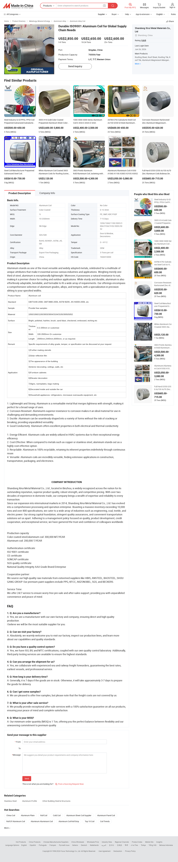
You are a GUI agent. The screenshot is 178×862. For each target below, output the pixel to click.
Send (27, 778)
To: (19, 748)
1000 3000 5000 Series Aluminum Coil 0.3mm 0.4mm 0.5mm (163, 242)
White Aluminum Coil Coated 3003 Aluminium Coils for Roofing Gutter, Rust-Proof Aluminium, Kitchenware (162, 325)
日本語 (119, 845)
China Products (34, 842)
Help (127, 14)
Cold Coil (56, 815)
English (24, 845)
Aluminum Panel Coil (106, 815)
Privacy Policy (130, 851)
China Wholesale (77, 842)
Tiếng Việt (152, 845)
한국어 (111, 845)
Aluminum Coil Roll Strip (69, 821)
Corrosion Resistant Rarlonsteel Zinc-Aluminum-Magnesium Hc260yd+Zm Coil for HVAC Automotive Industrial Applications (162, 284)
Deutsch (84, 845)
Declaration (117, 851)
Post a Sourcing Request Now (69, 784)
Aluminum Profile (29, 801)
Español (33, 845)
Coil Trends (105, 821)
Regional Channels (122, 842)
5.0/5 (143, 40)
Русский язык (64, 845)
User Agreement (105, 851)
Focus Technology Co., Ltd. (71, 851)
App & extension (143, 14)
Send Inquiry (75, 66)
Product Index (137, 842)
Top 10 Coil (89, 821)
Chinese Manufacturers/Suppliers (55, 842)
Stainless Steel (10, 801)
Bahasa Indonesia (166, 845)
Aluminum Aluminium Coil (42, 821)
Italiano (75, 845)
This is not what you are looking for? (37, 784)
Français (53, 845)
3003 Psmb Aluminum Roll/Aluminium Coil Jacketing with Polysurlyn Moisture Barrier (163, 346)
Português (43, 845)
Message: (16, 755)
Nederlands (94, 845)
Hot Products (21, 842)
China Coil (10, 815)
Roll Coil (43, 815)
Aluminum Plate (27, 815)
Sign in (172, 7)
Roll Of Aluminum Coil (15, 821)
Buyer (114, 14)
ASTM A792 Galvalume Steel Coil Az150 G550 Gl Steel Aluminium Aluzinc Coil (162, 263)
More (137, 63)
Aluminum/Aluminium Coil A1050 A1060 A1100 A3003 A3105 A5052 (162, 367)
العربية (104, 845)
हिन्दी (126, 845)
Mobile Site (149, 842)
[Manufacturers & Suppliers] (18, 6)
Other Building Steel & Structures (56, 801)
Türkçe (143, 845)
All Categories (12, 14)
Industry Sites (107, 842)
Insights (159, 842)
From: (18, 741)
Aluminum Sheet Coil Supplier (78, 815)
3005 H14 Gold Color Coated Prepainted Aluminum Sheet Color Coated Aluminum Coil (162, 221)
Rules (173, 14)
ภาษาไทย (134, 845)
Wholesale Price (93, 842)
